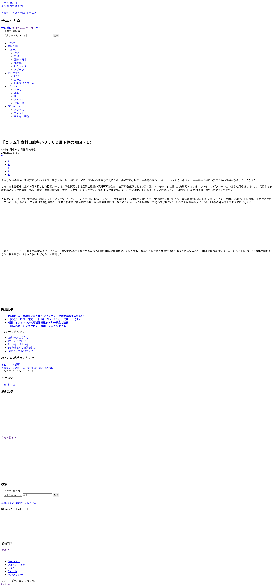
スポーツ (19, 69)
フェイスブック (16, 564)
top (2, 584)
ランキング (14, 106)
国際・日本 (20, 59)
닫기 (38, 27)
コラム (18, 79)
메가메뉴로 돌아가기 (24, 27)
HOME (11, 43)
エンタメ (13, 86)
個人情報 (32, 503)
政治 (16, 53)
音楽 (16, 93)
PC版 (23, 503)
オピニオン (14, 73)
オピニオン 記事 (10, 364)
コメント (19, 113)
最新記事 (13, 46)
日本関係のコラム (24, 83)
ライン (11, 568)
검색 (56, 35)
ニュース (13, 49)
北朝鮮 (18, 63)
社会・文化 (20, 66)
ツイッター (14, 561)
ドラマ (18, 89)
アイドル (19, 99)
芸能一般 (19, 103)
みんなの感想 (21, 116)
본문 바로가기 (9, 2)
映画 (16, 96)
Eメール (12, 571)
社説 (16, 76)
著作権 (16, 503)
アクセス (19, 109)
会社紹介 (6, 503)
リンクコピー (15, 574)
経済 (16, 56)
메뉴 (7, 584)
